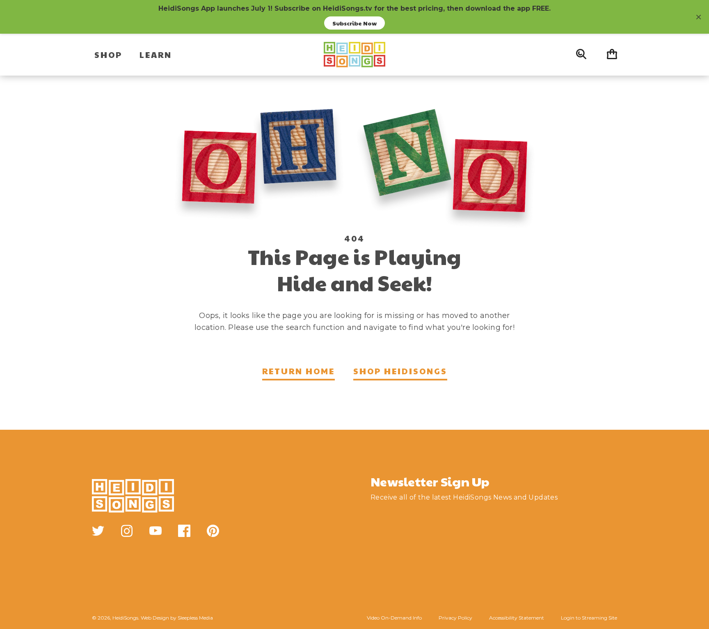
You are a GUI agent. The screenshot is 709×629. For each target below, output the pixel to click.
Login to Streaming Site (589, 618)
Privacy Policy (455, 618)
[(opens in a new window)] (98, 531)
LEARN (156, 54)
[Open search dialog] (581, 54)
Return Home (298, 371)
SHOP (108, 54)
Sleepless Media (195, 618)
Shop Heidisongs (400, 371)
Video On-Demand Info (394, 618)
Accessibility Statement (516, 618)
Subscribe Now (354, 23)
